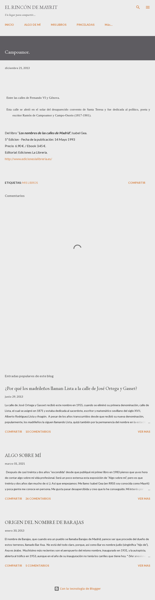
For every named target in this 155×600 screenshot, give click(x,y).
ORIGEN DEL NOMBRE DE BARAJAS (44, 522)
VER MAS (144, 431)
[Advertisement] (77, 332)
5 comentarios (37, 565)
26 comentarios (38, 498)
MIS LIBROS (58, 24)
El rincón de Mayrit (31, 7)
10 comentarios (38, 431)
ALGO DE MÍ (32, 24)
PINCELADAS (85, 24)
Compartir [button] (136, 182)
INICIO (9, 24)
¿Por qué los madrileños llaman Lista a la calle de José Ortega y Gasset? (71, 388)
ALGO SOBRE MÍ (23, 455)
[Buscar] (138, 7)
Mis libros (30, 182)
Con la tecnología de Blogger (80, 588)
